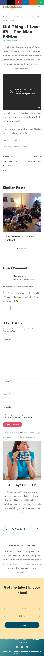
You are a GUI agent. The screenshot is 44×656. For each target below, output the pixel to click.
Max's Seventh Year (22, 141)
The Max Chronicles (11, 146)
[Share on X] (11, 2)
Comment (9, 339)
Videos (25, 146)
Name (7, 381)
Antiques (6, 40)
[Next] (38, 220)
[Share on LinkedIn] (25, 2)
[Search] (37, 529)
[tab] (17, 248)
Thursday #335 (34, 159)
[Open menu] (39, 6)
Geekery (15, 40)
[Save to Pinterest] (18, 2)
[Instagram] (22, 647)
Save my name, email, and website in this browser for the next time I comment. (21, 415)
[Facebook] (17, 647)
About (16, 640)
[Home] (4, 17)
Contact (35, 640)
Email (7, 394)
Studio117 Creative (23, 654)
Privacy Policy (22, 642)
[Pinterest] (27, 647)
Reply (7, 308)
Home (7, 640)
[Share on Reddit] (33, 2)
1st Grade (8, 141)
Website (7, 407)
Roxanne (18, 275)
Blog (25, 640)
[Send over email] (40, 2)
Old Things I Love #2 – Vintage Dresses (10, 163)
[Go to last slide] (5, 220)
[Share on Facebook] (3, 2)
